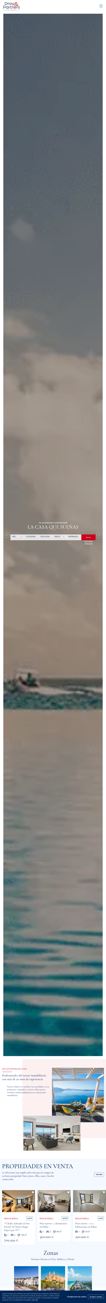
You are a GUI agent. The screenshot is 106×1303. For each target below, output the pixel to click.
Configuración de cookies (76, 1297)
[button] (6, 535)
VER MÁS (99, 1174)
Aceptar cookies (96, 1297)
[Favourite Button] (33, 1192)
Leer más (34, 1300)
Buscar (88, 537)
